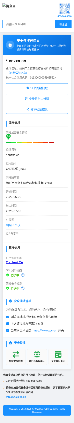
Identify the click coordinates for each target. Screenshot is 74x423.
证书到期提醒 (39, 88)
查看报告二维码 (39, 98)
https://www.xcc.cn (45, 330)
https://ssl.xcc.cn (16, 397)
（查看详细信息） (18, 72)
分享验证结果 (39, 109)
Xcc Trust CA (14, 262)
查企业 (63, 24)
